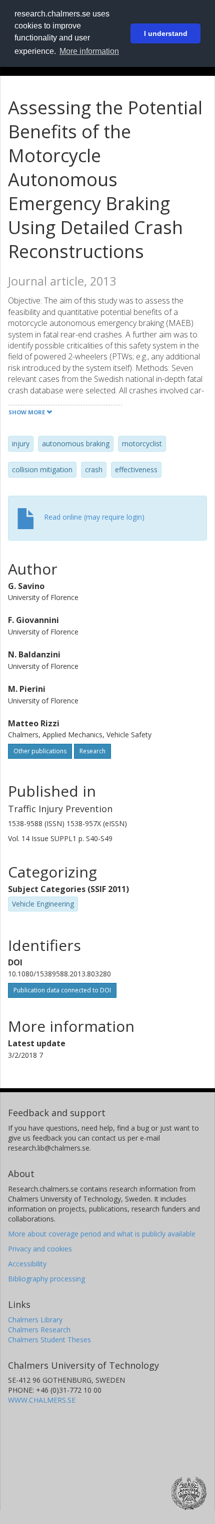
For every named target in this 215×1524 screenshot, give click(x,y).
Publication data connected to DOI (62, 990)
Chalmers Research (39, 1329)
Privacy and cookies (40, 1248)
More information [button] (89, 51)
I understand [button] (166, 33)
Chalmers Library (35, 1319)
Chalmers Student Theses (49, 1339)
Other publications (40, 751)
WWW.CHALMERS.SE (42, 1400)
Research (93, 751)
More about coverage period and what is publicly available (102, 1233)
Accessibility (27, 1263)
